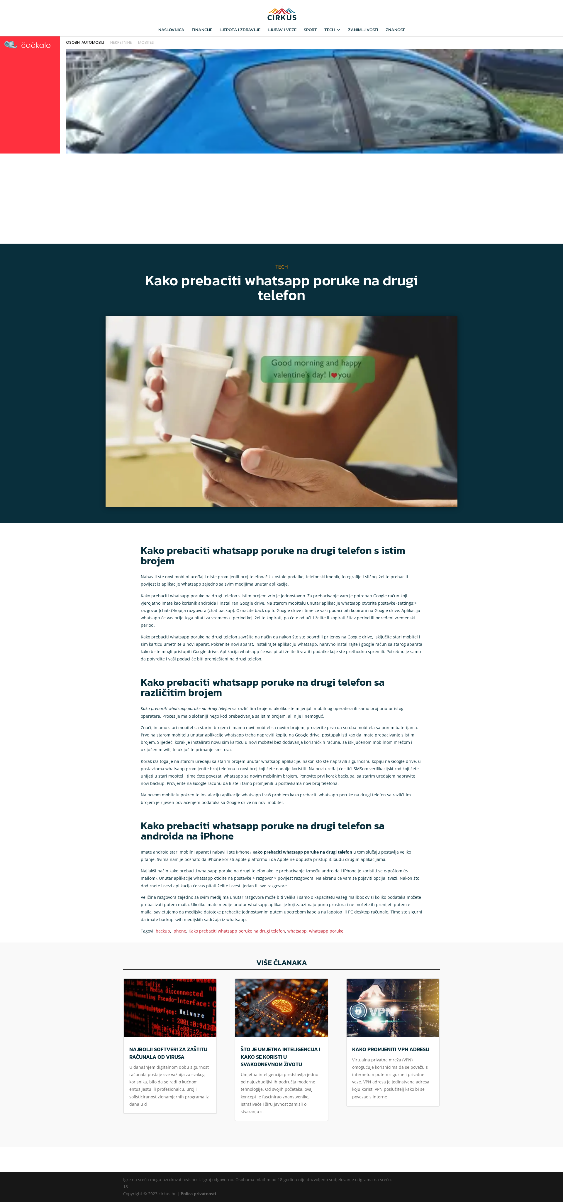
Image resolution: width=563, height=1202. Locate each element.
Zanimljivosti (363, 30)
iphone (179, 931)
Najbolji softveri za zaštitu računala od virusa (168, 1053)
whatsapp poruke (326, 931)
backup (163, 931)
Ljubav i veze (282, 30)
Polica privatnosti (198, 1193)
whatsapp (297, 931)
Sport (310, 30)
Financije (202, 30)
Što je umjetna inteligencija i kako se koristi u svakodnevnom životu (280, 1056)
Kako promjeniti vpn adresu (390, 1049)
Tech (329, 30)
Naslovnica (171, 30)
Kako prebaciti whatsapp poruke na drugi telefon (237, 931)
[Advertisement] (281, 200)
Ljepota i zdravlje (240, 30)
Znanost (395, 30)
